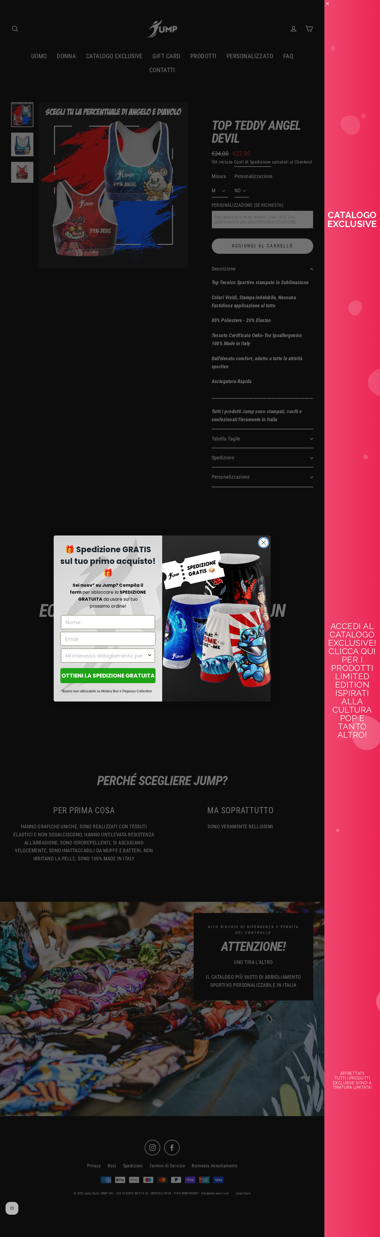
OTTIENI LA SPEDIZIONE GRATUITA (108, 676)
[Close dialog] (263, 542)
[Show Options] (149, 655)
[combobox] (106, 655)
